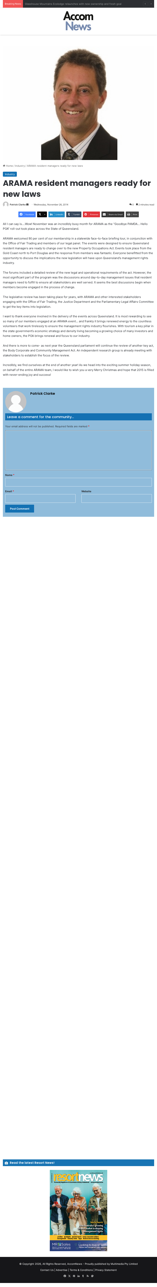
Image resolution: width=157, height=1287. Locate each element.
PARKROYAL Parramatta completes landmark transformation (60, 3)
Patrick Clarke (18, 204)
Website (86, 491)
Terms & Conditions (81, 1269)
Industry (20, 165)
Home (9, 165)
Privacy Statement (106, 1269)
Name (9, 475)
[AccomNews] (78, 21)
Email (9, 491)
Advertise (61, 1269)
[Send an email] (27, 204)
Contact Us (47, 1269)
